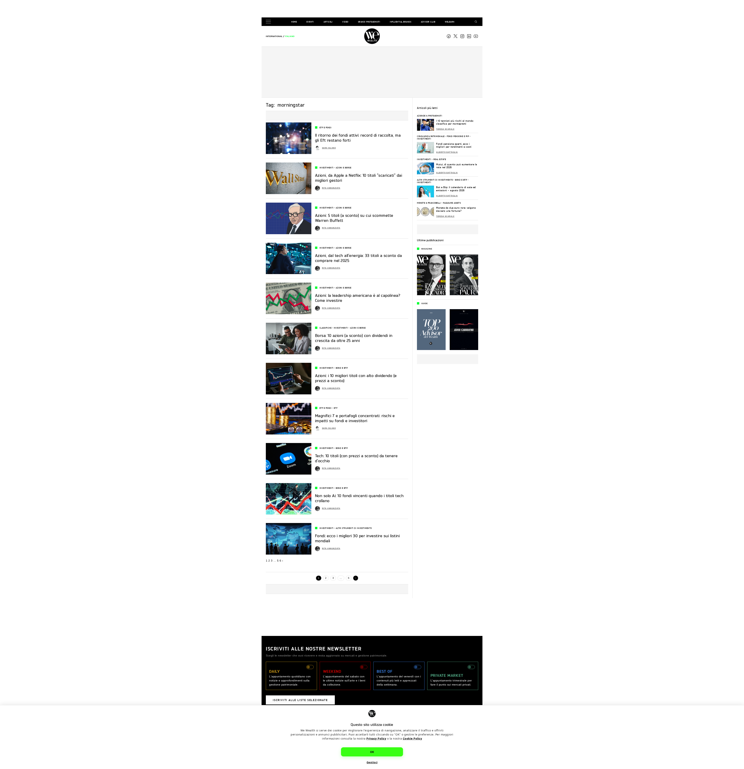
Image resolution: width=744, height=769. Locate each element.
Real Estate (439, 159)
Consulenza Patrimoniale (431, 136)
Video (345, 22)
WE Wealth (372, 36)
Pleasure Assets (452, 203)
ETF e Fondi (325, 127)
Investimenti (326, 167)
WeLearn (450, 22)
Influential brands (400, 22)
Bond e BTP (342, 368)
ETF (336, 408)
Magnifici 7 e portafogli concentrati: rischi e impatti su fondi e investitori (355, 418)
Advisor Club (428, 22)
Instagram (462, 36)
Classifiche (325, 328)
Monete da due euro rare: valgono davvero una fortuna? (456, 209)
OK (372, 752)
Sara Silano (329, 148)
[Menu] (269, 22)
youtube (476, 36)
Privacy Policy (376, 738)
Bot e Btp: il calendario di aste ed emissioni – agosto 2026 (456, 189)
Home (294, 22)
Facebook (448, 36)
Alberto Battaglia (447, 152)
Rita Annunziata (331, 188)
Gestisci (372, 762)
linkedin (469, 36)
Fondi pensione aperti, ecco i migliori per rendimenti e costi (454, 145)
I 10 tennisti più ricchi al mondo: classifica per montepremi (455, 122)
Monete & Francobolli (429, 203)
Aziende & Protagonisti (429, 115)
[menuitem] (274, 36)
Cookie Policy (412, 738)
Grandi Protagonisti (369, 22)
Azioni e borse (343, 167)
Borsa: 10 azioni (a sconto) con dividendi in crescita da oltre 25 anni (354, 338)
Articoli (328, 22)
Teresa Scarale (445, 129)
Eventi (310, 22)
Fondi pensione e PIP (458, 136)
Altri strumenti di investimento (354, 528)
